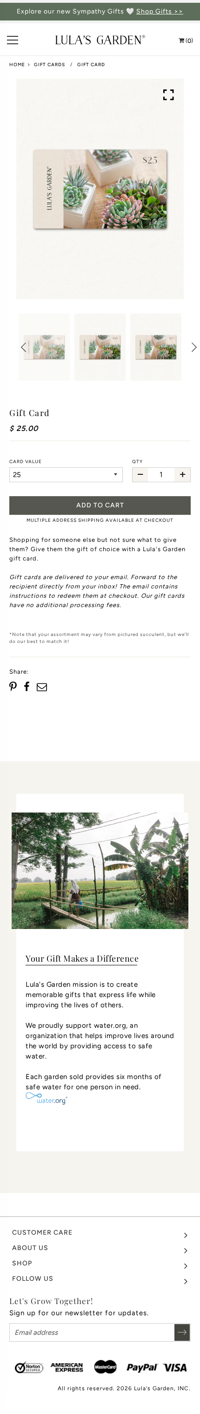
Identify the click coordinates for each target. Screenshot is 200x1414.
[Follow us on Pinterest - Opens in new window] (14, 687)
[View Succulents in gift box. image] (100, 189)
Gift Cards (49, 64)
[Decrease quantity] (140, 475)
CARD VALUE (25, 461)
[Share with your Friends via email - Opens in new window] (41, 687)
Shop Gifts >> (159, 11)
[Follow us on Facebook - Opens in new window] (26, 687)
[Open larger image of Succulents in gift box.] (168, 95)
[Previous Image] (23, 347)
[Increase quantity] (182, 475)
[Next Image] (193, 347)
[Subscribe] (182, 1332)
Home (17, 64)
